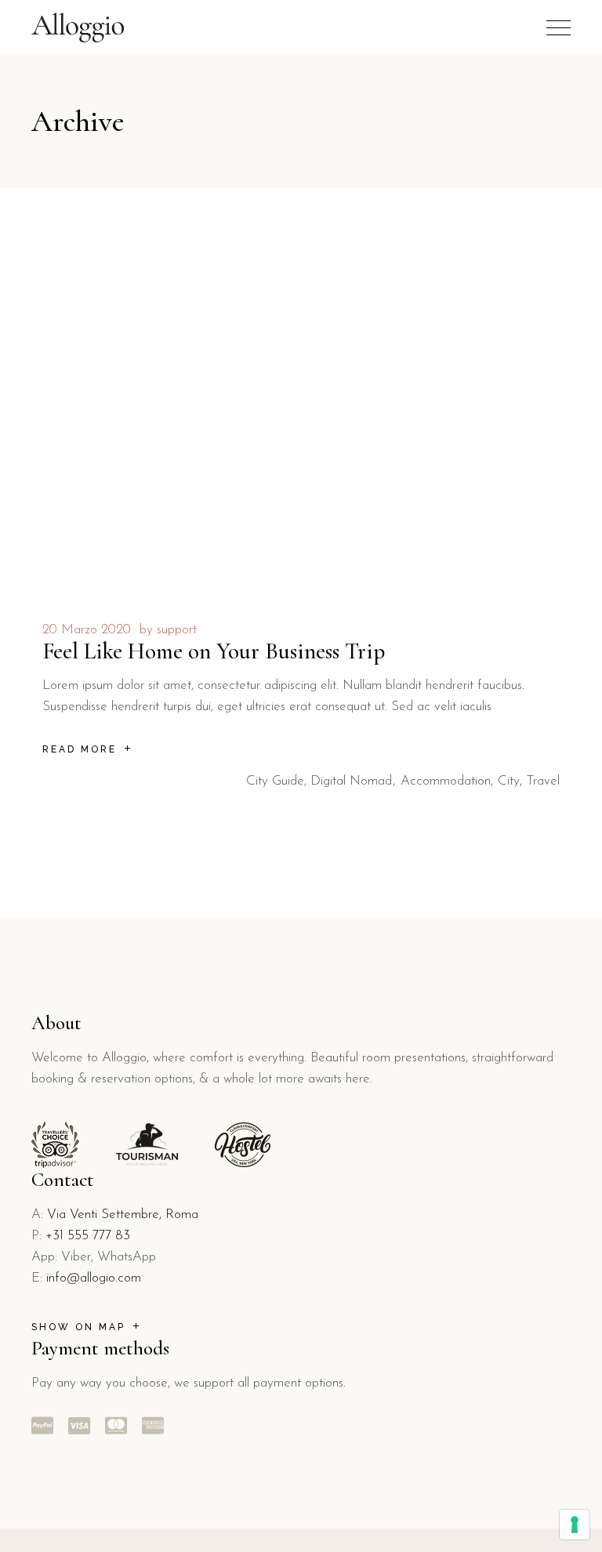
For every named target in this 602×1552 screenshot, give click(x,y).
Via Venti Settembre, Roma (122, 1214)
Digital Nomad (351, 781)
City (509, 781)
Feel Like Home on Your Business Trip (213, 651)
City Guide (275, 781)
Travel (543, 781)
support (177, 629)
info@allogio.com (93, 1278)
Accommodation (446, 781)
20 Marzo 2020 (86, 629)
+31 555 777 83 (87, 1235)
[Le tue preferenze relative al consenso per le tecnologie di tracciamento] (574, 1524)
